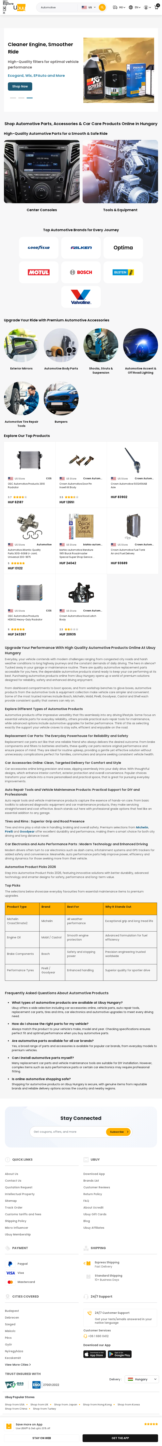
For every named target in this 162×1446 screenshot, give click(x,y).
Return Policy (92, 1194)
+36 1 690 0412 (98, 1336)
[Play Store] (120, 1355)
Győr (8, 1344)
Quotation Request (18, 1187)
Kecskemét (13, 1358)
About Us (11, 1174)
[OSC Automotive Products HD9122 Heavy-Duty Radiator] (30, 593)
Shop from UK (39, 1404)
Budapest (12, 1311)
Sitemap (11, 1201)
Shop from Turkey (44, 1409)
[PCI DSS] (14, 1384)
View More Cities (17, 1365)
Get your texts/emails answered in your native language (123, 1320)
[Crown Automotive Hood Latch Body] (81, 593)
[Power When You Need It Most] (118, 70)
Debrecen (12, 1318)
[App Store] (95, 1355)
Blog (86, 1221)
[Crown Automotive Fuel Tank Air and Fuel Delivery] (132, 526)
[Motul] (38, 272)
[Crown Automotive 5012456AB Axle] (132, 460)
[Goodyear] (38, 248)
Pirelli (9, 832)
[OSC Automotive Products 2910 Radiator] (30, 460)
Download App (94, 1174)
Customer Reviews (96, 1187)
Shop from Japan (65, 1404)
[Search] (102, 7)
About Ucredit (93, 1208)
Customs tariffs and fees (23, 1214)
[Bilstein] (123, 272)
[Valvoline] (81, 297)
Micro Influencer (16, 1228)
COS (49, 478)
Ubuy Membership (18, 1234)
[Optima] (123, 248)
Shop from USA (14, 1404)
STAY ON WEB (41, 1438)
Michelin (142, 827)
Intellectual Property (20, 1194)
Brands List (91, 1181)
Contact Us (13, 1181)
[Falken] (81, 248)
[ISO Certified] (43, 1384)
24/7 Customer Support (112, 1313)
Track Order (14, 1208)
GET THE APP (120, 1438)
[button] (118, 7)
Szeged (10, 1324)
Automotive (44, 544)
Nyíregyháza (14, 1351)
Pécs (8, 1338)
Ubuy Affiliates (93, 1228)
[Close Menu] (4, 8)
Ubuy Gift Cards (94, 1214)
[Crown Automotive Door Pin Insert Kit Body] (81, 460)
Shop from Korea (129, 1404)
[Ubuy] (19, 7)
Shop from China (16, 1409)
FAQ (86, 1201)
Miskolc (10, 1331)
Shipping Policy (15, 1221)
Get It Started (23, 86)
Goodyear (27, 832)
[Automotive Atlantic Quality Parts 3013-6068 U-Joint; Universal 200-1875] (30, 526)
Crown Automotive (93, 478)
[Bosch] (81, 272)
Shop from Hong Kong (97, 1404)
